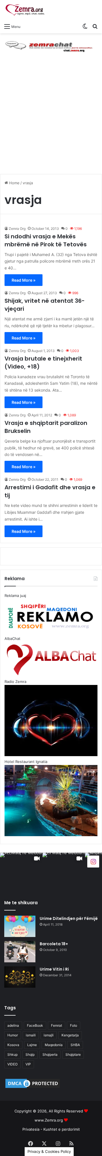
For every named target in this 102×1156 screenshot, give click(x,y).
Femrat (56, 1025)
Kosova (13, 1045)
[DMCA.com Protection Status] (32, 1087)
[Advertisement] (51, 118)
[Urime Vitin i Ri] (19, 977)
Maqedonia (54, 1045)
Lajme (32, 1045)
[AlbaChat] (51, 45)
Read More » (23, 280)
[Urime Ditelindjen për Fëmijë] (19, 926)
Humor (12, 1035)
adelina (13, 1025)
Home (14, 183)
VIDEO (12, 1064)
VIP (28, 1064)
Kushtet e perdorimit (61, 1129)
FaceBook (35, 1025)
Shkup (12, 1054)
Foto (73, 1025)
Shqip (30, 1054)
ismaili (31, 1035)
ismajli (49, 1035)
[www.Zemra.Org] (27, 10)
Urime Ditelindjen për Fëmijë (69, 918)
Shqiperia (50, 1054)
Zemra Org (17, 228)
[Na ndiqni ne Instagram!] (93, 861)
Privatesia (30, 1129)
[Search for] (95, 26)
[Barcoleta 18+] (19, 951)
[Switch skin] (85, 26)
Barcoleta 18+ (54, 944)
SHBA (75, 1045)
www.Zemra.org (49, 1120)
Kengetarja (70, 1035)
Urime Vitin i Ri (54, 969)
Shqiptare (73, 1054)
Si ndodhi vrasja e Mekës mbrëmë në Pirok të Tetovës (46, 240)
